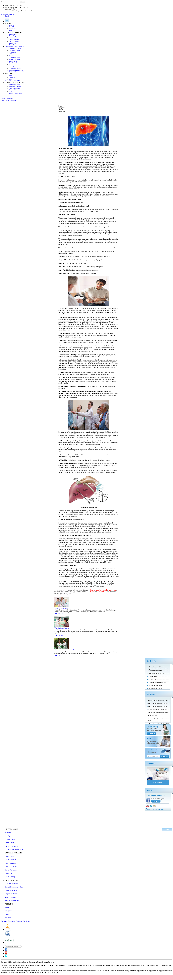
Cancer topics (153, 679)
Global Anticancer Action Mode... (158, 713)
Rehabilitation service (155, 688)
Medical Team (13, 28)
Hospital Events (10, 839)
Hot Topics (8, 836)
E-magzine (152, 752)
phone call (112, 590)
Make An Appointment (15, 86)
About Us (8, 832)
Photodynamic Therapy (15, 68)
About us (11, 25)
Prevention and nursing (156, 685)
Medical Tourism (13, 92)
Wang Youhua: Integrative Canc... (158, 700)
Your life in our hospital (61, 628)
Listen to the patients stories (157, 682)
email (105, 590)
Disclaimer (11, 921)
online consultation (95, 590)
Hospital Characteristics (15, 93)
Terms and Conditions (23, 921)
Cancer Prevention (14, 41)
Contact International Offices (14, 887)
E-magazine (12, 77)
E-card (10, 79)
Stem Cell (11, 66)
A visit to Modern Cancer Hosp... (158, 709)
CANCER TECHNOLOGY (14, 849)
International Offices (14, 84)
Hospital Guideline (11, 894)
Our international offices (156, 673)
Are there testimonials (61, 608)
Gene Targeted (13, 63)
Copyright (4, 921)
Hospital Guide (13, 90)
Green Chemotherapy (14, 59)
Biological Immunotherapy (16, 70)
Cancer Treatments (14, 39)
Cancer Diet (12, 45)
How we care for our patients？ (64, 650)
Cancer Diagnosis (13, 37)
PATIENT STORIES (11, 846)
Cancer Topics (13, 34)
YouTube (101, 592)
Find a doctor (153, 676)
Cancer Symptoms (14, 36)
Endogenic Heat (13, 64)
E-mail (7, 16)
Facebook (8, 917)
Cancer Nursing (13, 43)
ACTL (10, 54)
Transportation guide (155, 670)
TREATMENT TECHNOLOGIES (16, 46)
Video (10, 75)
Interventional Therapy (15, 48)
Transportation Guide (14, 88)
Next (166, 773)
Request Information (7, 14)
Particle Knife (12, 52)
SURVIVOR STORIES (12, 81)
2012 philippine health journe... (158, 703)
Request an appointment (156, 667)
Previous (149, 773)
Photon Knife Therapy (15, 57)
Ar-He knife (157, 782)
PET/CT (11, 55)
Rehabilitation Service (12, 900)
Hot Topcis (12, 30)
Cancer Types (9, 856)
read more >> (58, 613)
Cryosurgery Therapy (14, 50)
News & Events (13, 27)
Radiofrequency (13, 61)
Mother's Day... (153, 716)
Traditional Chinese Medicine (17, 72)
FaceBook (90, 592)
